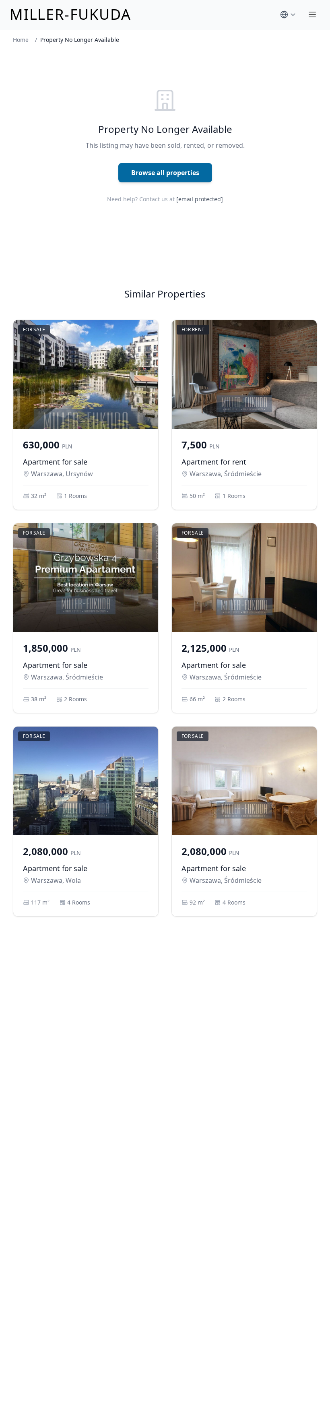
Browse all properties (165, 172)
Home (21, 39)
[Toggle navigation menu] (312, 14)
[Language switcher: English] (288, 14)
